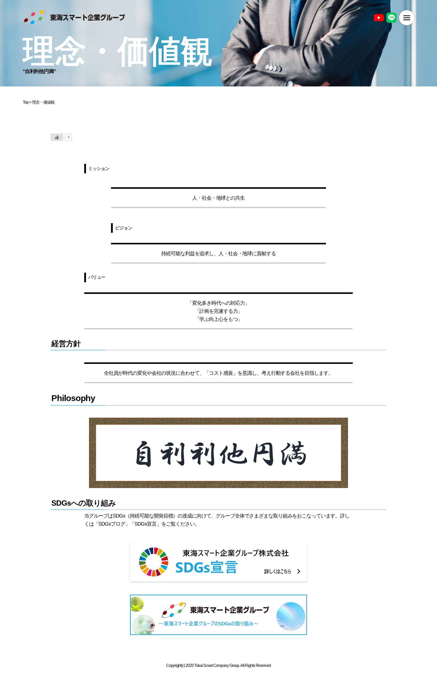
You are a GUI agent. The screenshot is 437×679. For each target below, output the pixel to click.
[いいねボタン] (57, 137)
